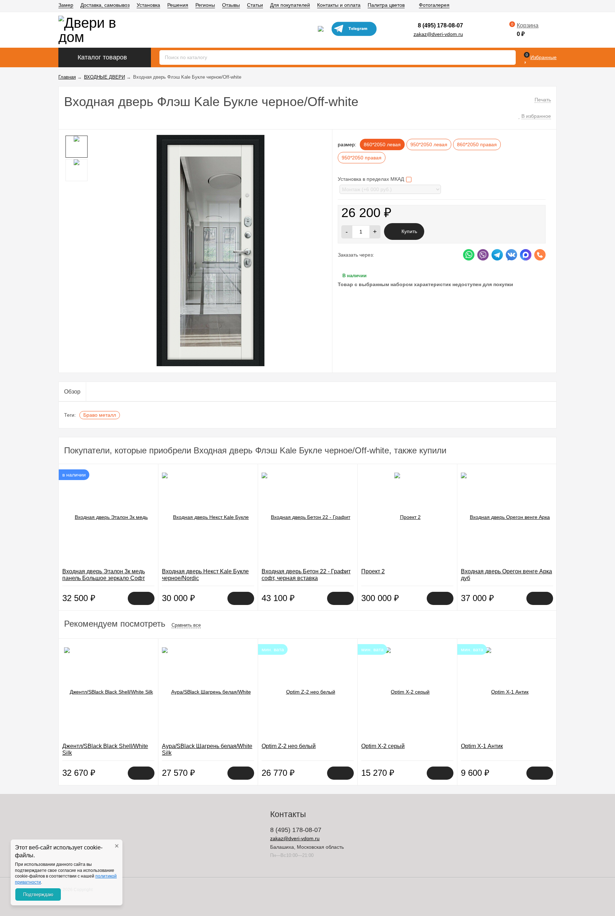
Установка (148, 5)
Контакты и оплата (339, 5)
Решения (177, 5)
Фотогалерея (434, 5)
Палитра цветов (386, 5)
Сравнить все (186, 625)
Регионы (205, 5)
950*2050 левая (428, 144)
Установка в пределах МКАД (371, 179)
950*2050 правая (362, 157)
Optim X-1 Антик (482, 746)
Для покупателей (290, 5)
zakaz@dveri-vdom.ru (438, 34)
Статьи (255, 5)
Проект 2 (373, 571)
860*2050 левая (382, 144)
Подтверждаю (38, 894)
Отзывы (231, 5)
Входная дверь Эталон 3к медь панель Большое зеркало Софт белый (103, 578)
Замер (65, 5)
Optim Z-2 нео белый (289, 746)
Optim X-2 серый (383, 746)
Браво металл (99, 415)
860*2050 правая (477, 144)
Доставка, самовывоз (105, 5)
